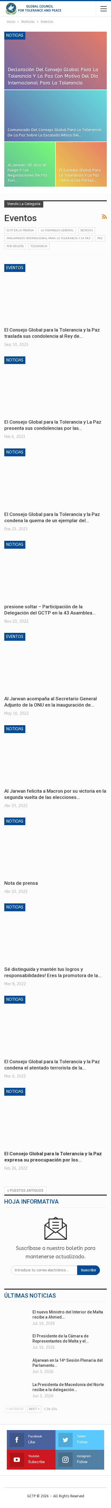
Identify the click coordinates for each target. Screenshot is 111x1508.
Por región (15, 246)
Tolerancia (38, 246)
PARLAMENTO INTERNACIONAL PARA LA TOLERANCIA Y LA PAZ (49, 238)
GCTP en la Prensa (20, 230)
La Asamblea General (57, 230)
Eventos (14, 267)
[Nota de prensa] (55, 847)
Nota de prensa (21, 883)
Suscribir (88, 1270)
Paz (100, 238)
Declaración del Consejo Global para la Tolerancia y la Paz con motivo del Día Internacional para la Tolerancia (53, 76)
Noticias (14, 35)
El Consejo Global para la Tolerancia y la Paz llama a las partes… (80, 175)
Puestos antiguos (26, 1191)
